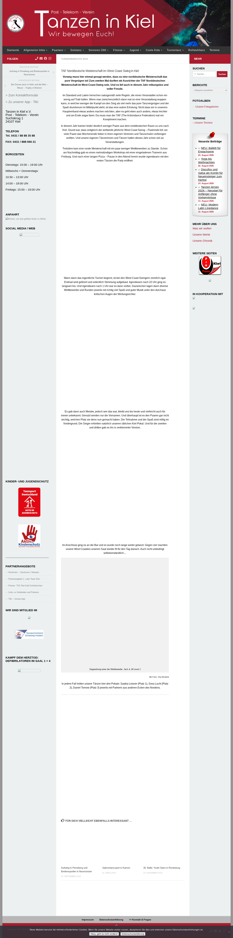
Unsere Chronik (202, 240)
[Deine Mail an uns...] (41, 58)
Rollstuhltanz (196, 50)
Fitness (118, 50)
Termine (215, 50)
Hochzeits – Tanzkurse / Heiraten (23, 572)
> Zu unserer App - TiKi (22, 102)
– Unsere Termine (203, 122)
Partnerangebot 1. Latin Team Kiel (24, 579)
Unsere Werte (201, 234)
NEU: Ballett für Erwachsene (209, 150)
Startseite (13, 50)
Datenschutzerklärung (111, 919)
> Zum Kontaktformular (22, 95)
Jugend (134, 50)
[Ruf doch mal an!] (36, 58)
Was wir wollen (202, 228)
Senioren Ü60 (97, 50)
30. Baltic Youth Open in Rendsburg (161, 867)
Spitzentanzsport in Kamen (116, 867)
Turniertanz (174, 50)
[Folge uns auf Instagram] (50, 58)
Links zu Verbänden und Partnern (23, 592)
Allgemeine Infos (34, 50)
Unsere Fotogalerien (207, 106)
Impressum (88, 919)
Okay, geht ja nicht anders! (104, 934)
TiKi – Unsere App (16, 599)
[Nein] (229, 931)
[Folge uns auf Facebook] (45, 58)
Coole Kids (153, 50)
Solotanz (76, 50)
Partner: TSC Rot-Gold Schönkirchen (25, 585)
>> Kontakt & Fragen (140, 919)
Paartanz (57, 50)
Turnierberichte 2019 (74, 59)
